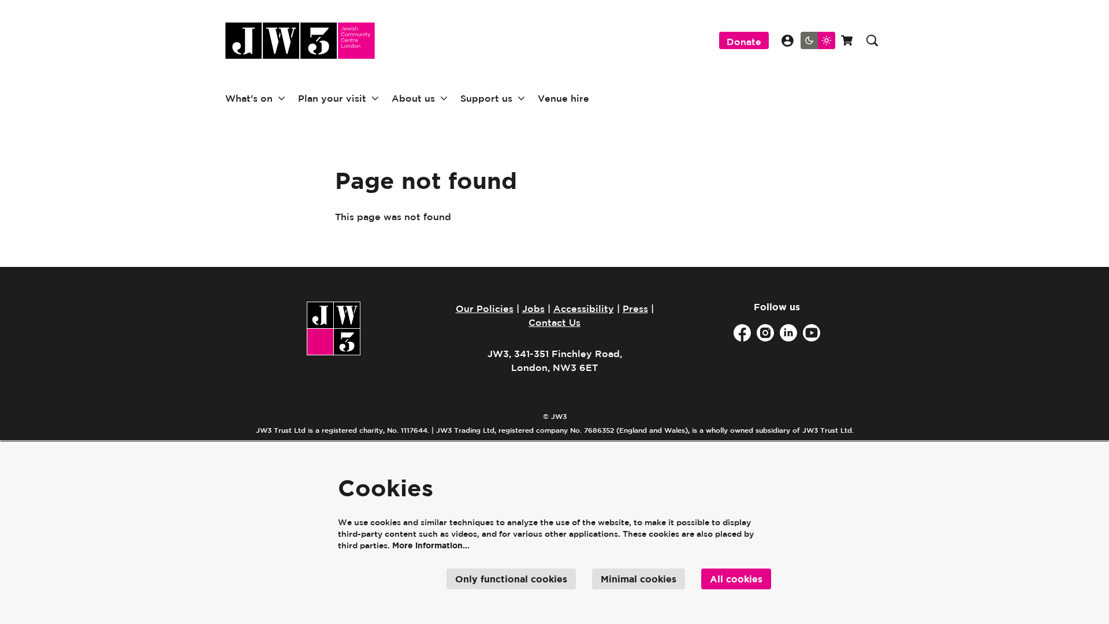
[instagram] (765, 332)
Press (635, 308)
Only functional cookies (511, 579)
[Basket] (848, 40)
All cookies (736, 579)
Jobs (533, 308)
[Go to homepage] (300, 41)
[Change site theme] (818, 40)
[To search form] (872, 40)
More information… (431, 545)
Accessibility (583, 308)
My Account (787, 41)
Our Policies (484, 308)
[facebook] (742, 332)
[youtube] (811, 332)
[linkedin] (788, 332)
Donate (744, 41)
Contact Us (554, 322)
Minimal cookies (638, 579)
